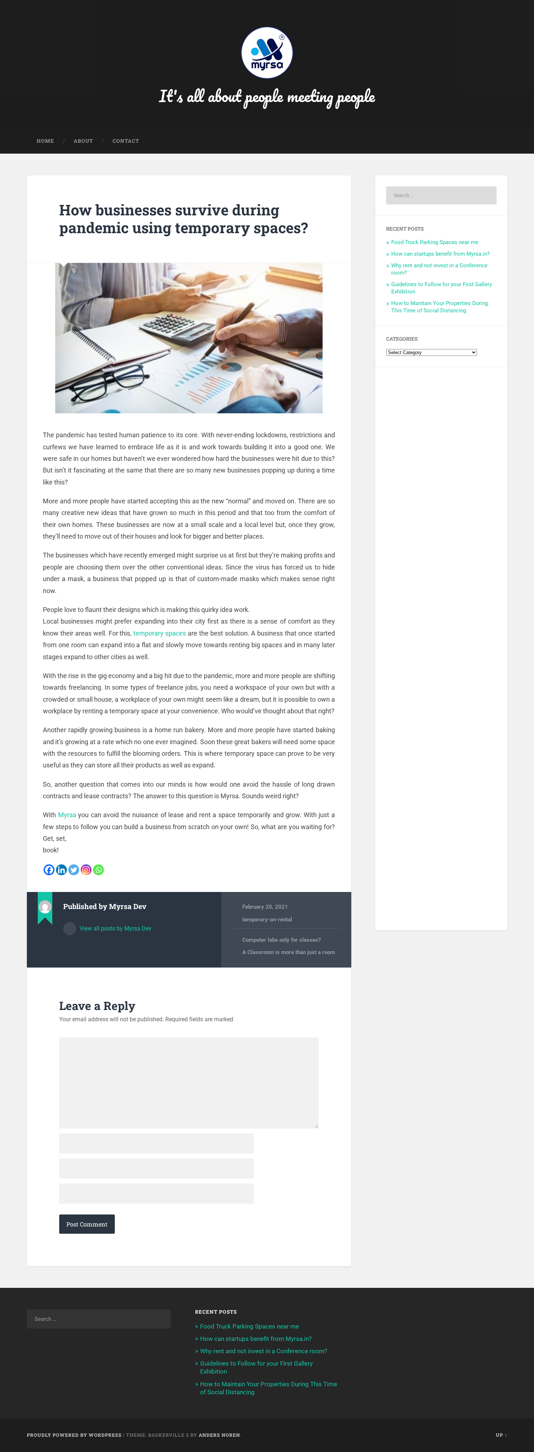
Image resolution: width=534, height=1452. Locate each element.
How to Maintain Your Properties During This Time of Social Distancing (439, 307)
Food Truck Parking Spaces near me (434, 242)
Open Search (500, 141)
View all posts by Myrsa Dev (114, 928)
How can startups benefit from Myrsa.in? (440, 254)
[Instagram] (86, 869)
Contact (126, 141)
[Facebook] (49, 869)
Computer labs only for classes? (281, 940)
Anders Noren (219, 1435)
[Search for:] (441, 195)
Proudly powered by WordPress (74, 1435)
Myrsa (67, 815)
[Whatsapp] (98, 869)
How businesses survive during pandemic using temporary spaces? (183, 218)
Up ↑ (501, 1435)
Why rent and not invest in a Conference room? (263, 1351)
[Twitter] (73, 869)
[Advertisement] (441, 648)
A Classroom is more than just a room (288, 952)
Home (45, 141)
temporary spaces (159, 633)
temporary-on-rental (267, 919)
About (83, 141)
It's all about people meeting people (267, 96)
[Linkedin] (61, 869)
